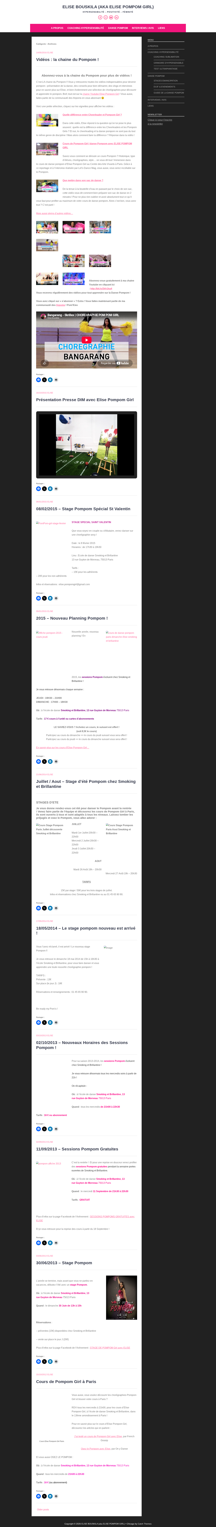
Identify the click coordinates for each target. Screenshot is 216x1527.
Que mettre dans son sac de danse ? (83, 180)
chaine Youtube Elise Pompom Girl (101, 94)
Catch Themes (144, 1524)
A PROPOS (57, 28)
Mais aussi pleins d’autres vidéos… (54, 213)
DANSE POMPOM (118, 28)
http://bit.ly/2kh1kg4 (101, 288)
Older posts (43, 1509)
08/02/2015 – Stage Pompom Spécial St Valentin (83, 509)
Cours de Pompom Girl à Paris (66, 1381)
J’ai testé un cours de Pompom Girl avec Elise (98, 1436)
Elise (50, 52)
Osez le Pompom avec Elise (95, 1449)
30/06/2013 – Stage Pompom (64, 1263)
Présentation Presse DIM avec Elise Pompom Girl (85, 399)
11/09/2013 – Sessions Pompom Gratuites (77, 1149)
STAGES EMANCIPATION (166, 80)
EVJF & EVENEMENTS (164, 87)
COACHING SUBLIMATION (166, 57)
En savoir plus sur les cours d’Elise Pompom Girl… (62, 747)
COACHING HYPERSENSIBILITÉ (85, 28)
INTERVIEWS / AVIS (143, 28)
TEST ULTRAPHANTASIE (166, 69)
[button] (79, 467)
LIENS (161, 28)
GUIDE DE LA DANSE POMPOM (169, 93)
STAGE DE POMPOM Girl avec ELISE (110, 1348)
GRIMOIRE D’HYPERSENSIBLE (168, 63)
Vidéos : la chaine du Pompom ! (67, 59)
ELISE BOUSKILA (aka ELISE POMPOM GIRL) (108, 7)
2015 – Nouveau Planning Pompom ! (72, 618)
